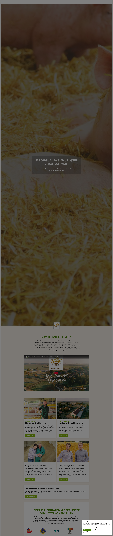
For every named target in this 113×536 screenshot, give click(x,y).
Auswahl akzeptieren (96, 529)
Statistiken (92, 527)
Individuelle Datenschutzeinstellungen (89, 531)
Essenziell (86, 527)
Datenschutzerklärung (87, 532)
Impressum (93, 532)
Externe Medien (99, 527)
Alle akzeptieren (87, 529)
